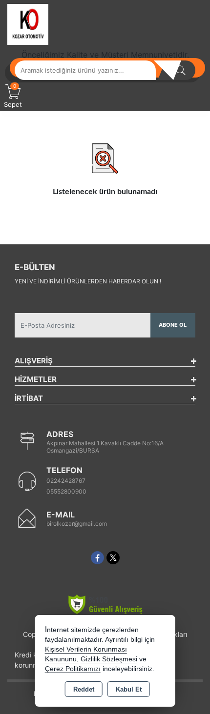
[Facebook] (97, 557)
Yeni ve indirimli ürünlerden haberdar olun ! (88, 281)
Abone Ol (173, 324)
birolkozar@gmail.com (76, 523)
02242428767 (65, 480)
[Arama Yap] (180, 70)
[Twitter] (113, 557)
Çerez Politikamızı (73, 669)
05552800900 (66, 491)
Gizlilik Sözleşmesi (109, 659)
